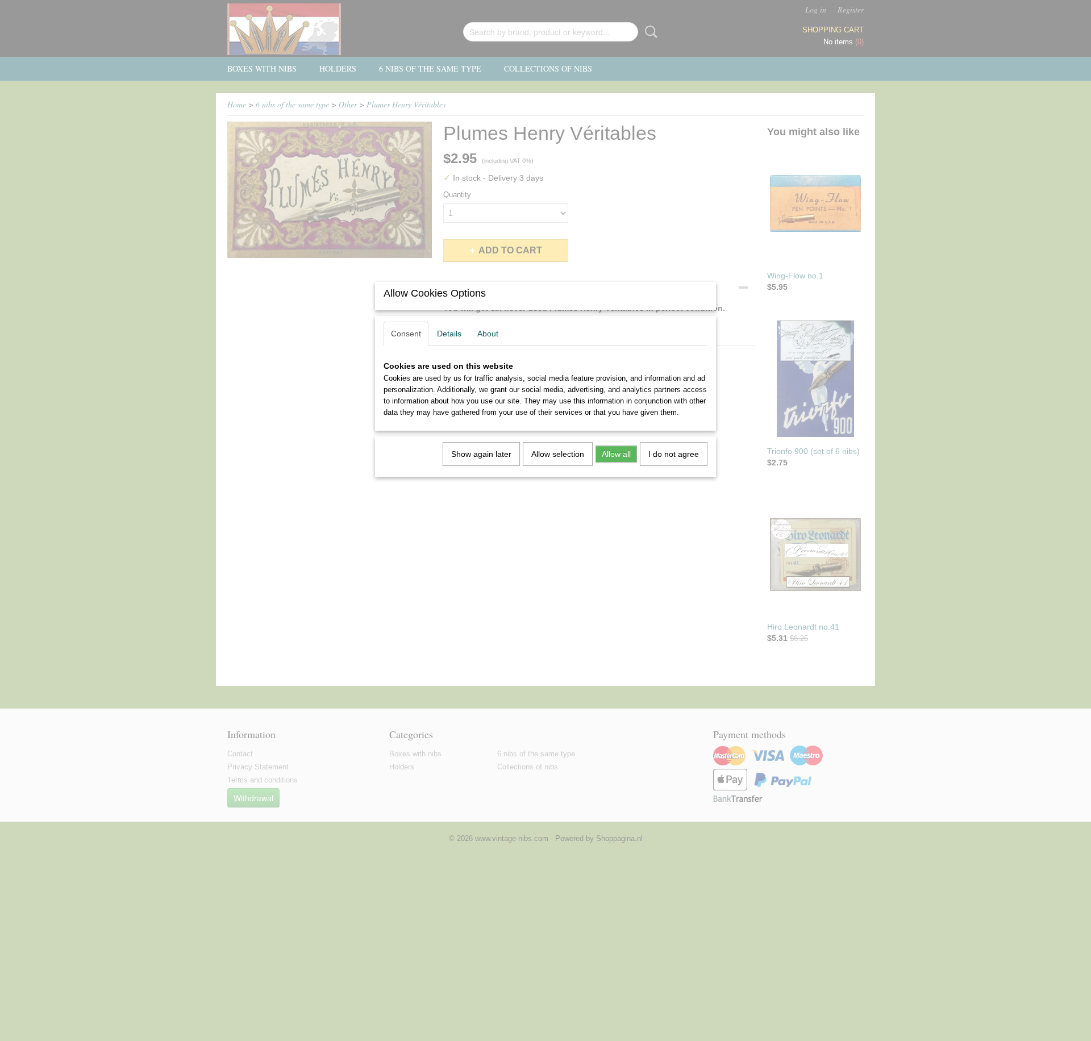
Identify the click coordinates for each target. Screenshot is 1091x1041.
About (487, 333)
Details (449, 333)
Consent (406, 333)
